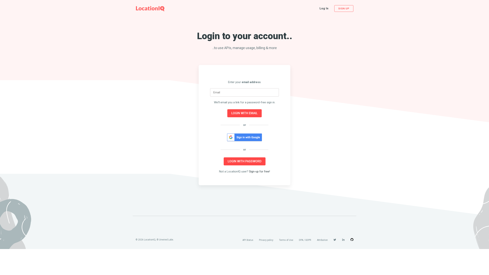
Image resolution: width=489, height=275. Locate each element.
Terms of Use (286, 240)
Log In (324, 8)
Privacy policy (266, 240)
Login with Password (245, 161)
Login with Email (244, 113)
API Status (247, 240)
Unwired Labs (166, 239)
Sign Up (343, 8)
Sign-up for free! (259, 171)
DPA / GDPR (305, 240)
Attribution (322, 240)
